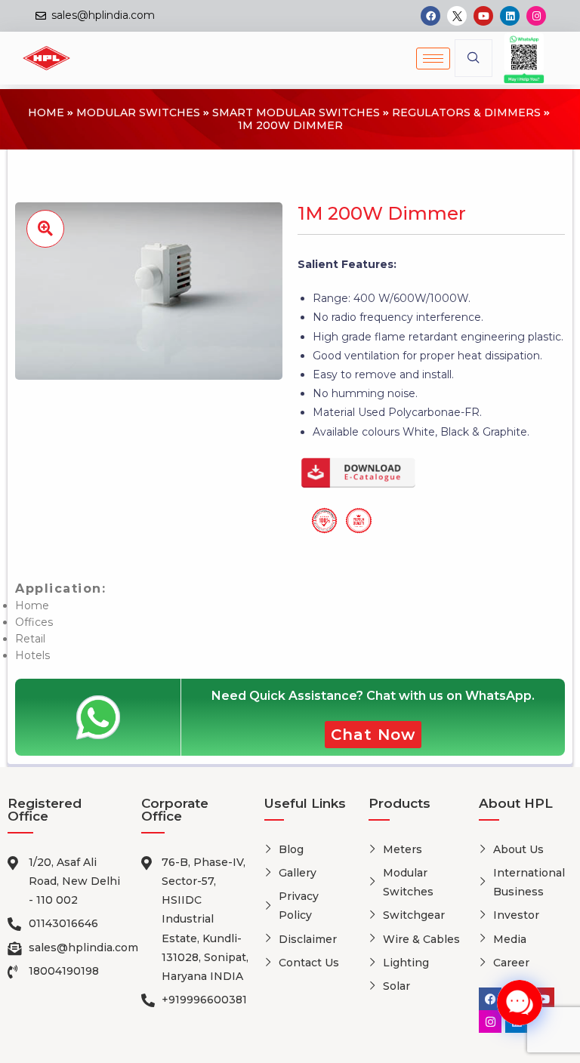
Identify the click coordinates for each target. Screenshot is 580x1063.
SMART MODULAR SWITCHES (296, 112)
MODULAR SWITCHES (138, 112)
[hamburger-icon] (433, 58)
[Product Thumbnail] (45, 229)
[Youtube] (483, 16)
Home (46, 112)
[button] (473, 58)
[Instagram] (536, 16)
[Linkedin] (510, 16)
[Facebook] (430, 16)
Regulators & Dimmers (466, 112)
